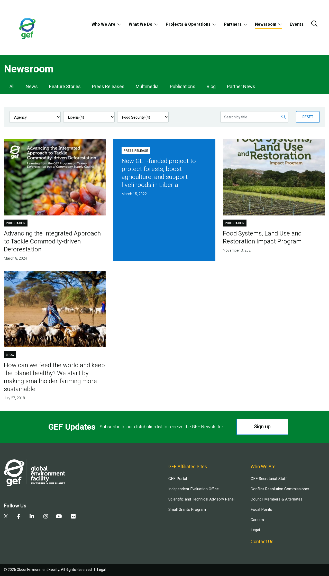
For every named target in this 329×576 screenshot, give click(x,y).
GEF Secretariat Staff (269, 478)
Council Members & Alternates (277, 499)
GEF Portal (177, 478)
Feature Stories (65, 86)
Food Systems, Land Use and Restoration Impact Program (262, 237)
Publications (182, 86)
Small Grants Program (187, 509)
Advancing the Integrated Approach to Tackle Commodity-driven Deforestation (52, 241)
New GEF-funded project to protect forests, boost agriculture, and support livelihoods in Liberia (159, 173)
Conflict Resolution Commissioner (280, 489)
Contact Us (262, 541)
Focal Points (261, 509)
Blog (211, 86)
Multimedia (147, 86)
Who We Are (103, 24)
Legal (255, 530)
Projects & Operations (188, 24)
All (12, 86)
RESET (308, 117)
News (32, 86)
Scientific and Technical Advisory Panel (201, 499)
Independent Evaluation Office (193, 489)
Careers (257, 520)
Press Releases (108, 86)
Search (314, 24)
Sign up (262, 426)
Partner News (241, 86)
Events (297, 24)
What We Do (140, 24)
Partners (233, 24)
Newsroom (265, 24)
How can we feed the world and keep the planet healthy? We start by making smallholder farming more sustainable (54, 377)
